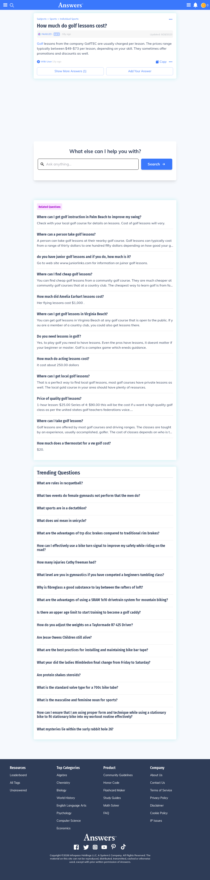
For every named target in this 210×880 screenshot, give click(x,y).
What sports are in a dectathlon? (62, 508)
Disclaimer (157, 805)
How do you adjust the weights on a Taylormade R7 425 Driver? (85, 625)
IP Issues (156, 821)
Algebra (62, 775)
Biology (61, 790)
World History (66, 798)
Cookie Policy (159, 813)
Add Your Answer (139, 71)
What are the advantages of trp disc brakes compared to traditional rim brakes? (98, 533)
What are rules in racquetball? (60, 483)
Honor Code (111, 783)
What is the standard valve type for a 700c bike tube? (77, 687)
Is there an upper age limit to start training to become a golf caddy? (89, 612)
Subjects (42, 18)
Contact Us (157, 783)
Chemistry (63, 783)
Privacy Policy (159, 798)
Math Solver (111, 805)
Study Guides (112, 798)
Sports (53, 18)
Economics (64, 828)
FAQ (106, 813)
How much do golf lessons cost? (72, 26)
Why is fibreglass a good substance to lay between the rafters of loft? (90, 587)
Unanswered (18, 790)
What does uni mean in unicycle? (61, 520)
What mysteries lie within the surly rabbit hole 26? (75, 729)
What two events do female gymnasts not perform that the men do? (88, 495)
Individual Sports (69, 18)
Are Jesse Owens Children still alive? (64, 637)
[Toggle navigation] (5, 5)
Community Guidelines (118, 775)
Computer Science (69, 821)
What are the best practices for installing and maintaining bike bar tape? (92, 650)
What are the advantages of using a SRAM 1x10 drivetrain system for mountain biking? (102, 600)
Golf (40, 43)
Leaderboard (18, 775)
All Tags (15, 783)
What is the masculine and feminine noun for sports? (77, 700)
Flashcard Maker (114, 790)
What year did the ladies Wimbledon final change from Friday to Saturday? (93, 662)
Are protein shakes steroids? (59, 675)
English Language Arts (71, 805)
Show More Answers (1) (70, 71)
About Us (156, 775)
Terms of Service (161, 790)
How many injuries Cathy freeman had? (66, 562)
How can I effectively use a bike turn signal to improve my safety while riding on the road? (101, 547)
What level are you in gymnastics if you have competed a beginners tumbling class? (100, 575)
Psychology (64, 813)
